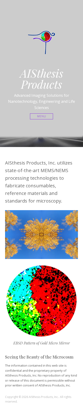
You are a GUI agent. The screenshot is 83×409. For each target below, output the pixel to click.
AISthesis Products (41, 78)
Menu (41, 116)
